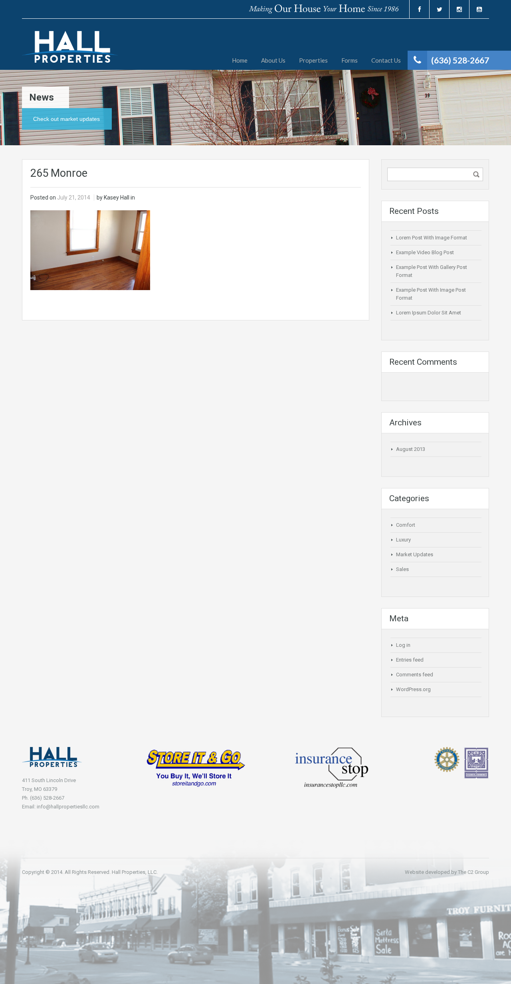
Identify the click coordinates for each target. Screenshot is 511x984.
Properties (313, 60)
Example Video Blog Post (425, 252)
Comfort (405, 525)
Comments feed (414, 675)
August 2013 (410, 449)
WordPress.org (413, 689)
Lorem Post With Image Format (431, 238)
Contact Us (386, 60)
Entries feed (410, 660)
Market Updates (414, 554)
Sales (402, 569)
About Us (273, 60)
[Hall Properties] (70, 50)
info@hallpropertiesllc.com (68, 807)
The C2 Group (473, 872)
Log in (403, 645)
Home (240, 60)
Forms (349, 60)
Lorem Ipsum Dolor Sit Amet (428, 313)
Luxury (403, 540)
